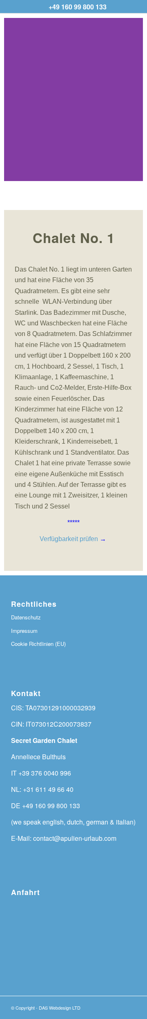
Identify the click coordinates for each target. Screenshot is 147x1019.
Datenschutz (26, 617)
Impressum (24, 630)
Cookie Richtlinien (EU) (38, 644)
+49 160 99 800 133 (78, 6)
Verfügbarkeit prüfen (70, 538)
